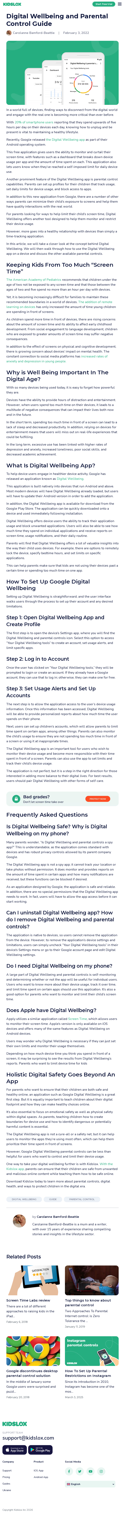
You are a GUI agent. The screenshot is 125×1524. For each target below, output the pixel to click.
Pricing (6, 1477)
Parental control (82, 1199)
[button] (90, 1484)
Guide (53, 1199)
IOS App (38, 1470)
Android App (41, 1477)
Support (7, 1470)
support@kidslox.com (28, 1437)
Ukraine (6, 1490)
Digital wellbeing (24, 1199)
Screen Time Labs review (28, 1300)
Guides (6, 1484)
